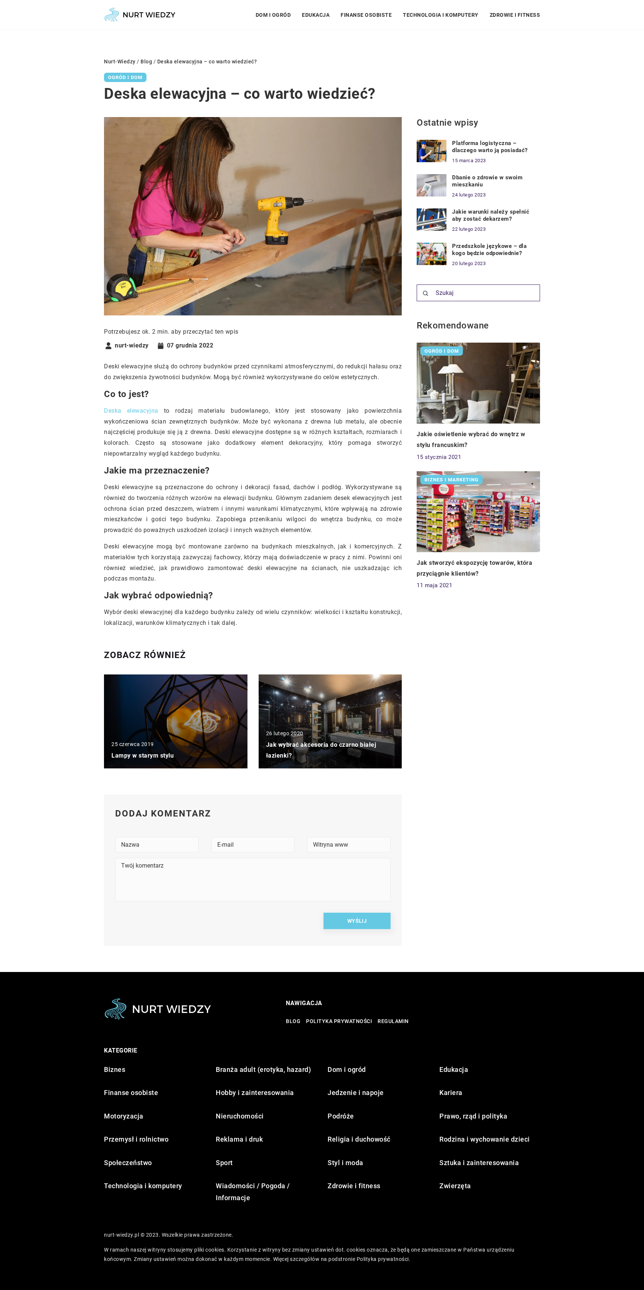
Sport (224, 1163)
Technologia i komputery (441, 15)
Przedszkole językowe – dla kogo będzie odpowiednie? (489, 250)
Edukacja (315, 15)
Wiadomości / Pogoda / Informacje (253, 1192)
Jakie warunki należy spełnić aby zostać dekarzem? (490, 215)
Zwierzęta (455, 1186)
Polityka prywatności (339, 1021)
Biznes (114, 1069)
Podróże (341, 1116)
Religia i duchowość (359, 1139)
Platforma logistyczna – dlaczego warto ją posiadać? (490, 147)
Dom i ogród (273, 15)
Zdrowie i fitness (515, 15)
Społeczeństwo (128, 1163)
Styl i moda (345, 1163)
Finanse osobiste (366, 15)
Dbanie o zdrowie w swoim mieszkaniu (487, 181)
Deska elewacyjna (131, 410)
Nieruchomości (240, 1116)
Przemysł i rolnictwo (136, 1139)
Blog (293, 1021)
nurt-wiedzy (132, 345)
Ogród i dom (125, 77)
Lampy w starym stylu (142, 755)
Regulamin (393, 1021)
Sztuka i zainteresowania (479, 1163)
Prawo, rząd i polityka (473, 1116)
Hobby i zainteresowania (255, 1092)
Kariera (451, 1092)
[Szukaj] (426, 293)
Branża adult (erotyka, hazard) (263, 1069)
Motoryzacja (123, 1116)
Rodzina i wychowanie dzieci (484, 1139)
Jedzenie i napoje (356, 1092)
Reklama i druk (239, 1139)
